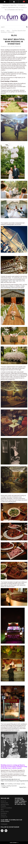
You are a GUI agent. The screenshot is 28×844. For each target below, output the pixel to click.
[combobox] (14, 27)
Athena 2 (18, 286)
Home (2, 30)
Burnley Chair (10, 287)
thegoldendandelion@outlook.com (10, 779)
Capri (17, 281)
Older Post (5, 787)
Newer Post (22, 787)
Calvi (13, 281)
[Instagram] (2, 830)
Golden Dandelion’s (8, 72)
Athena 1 (11, 286)
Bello (2, 282)
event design (16, 783)
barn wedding (9, 783)
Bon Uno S (22, 279)
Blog (8, 30)
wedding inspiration (11, 786)
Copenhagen (4, 281)
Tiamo (10, 281)
